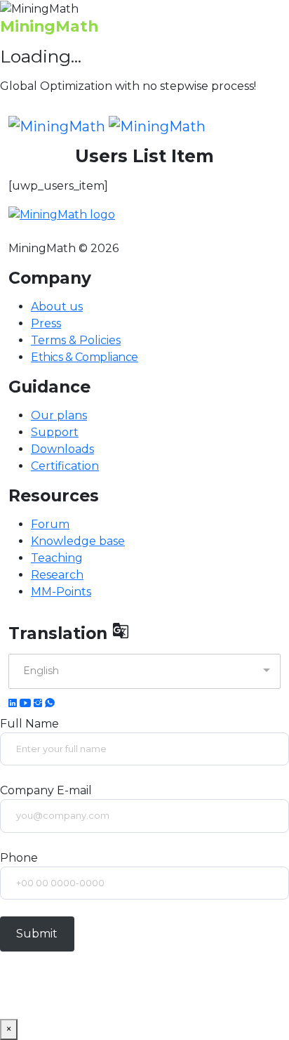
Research (57, 574)
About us (57, 306)
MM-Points (61, 591)
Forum (50, 524)
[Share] (242, 15)
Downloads (62, 449)
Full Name (29, 723)
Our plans (59, 415)
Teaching (57, 558)
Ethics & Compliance (84, 357)
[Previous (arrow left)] (24, 520)
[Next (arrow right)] (264, 520)
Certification (65, 466)
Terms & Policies (76, 340)
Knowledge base (78, 541)
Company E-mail (46, 790)
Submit (37, 933)
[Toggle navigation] (271, 126)
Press (46, 323)
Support (55, 432)
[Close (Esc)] (211, 15)
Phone (19, 857)
